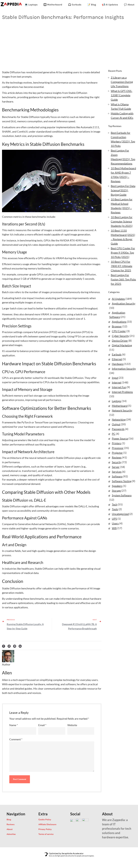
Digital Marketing (122, 345)
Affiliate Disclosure (47, 824)
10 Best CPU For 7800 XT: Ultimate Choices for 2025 (121, 266)
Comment (15, 739)
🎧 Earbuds (74, 4)
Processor (118, 448)
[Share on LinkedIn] (20, 645)
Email (42, 725)
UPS (114, 518)
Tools (115, 509)
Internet (116, 382)
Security (116, 462)
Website (72, 725)
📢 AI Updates (110, 4)
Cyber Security (120, 335)
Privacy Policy (45, 829)
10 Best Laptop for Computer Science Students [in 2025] (121, 221)
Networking (119, 419)
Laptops (116, 401)
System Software (122, 495)
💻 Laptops (31, 4)
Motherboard (119, 405)
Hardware (118, 363)
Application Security (123, 303)
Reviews (117, 457)
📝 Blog (91, 4)
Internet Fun (119, 387)
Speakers (117, 485)
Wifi (114, 528)
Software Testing (121, 481)
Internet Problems (122, 391)
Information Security (124, 368)
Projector (117, 452)
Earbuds (117, 354)
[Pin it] (14, 645)
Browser (117, 326)
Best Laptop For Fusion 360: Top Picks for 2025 (123, 279)
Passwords (118, 429)
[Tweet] (9, 645)
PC (113, 433)
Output (116, 424)
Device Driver (120, 340)
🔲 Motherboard (53, 4)
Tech (114, 504)
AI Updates (118, 298)
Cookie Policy (44, 819)
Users (115, 523)
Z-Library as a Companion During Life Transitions (122, 82)
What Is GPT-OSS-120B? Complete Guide (121, 95)
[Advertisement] (69, 44)
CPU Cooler (119, 331)
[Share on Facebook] (3, 645)
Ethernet (117, 359)
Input (115, 377)
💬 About (129, 4)
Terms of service (46, 834)
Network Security (122, 410)
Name (13, 725)
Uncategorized (120, 513)
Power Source (120, 438)
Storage (116, 490)
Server (116, 466)
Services (117, 471)
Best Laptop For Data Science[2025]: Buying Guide (123, 190)
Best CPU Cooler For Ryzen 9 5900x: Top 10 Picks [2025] (123, 252)
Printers (116, 443)
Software (117, 476)
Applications (119, 321)
